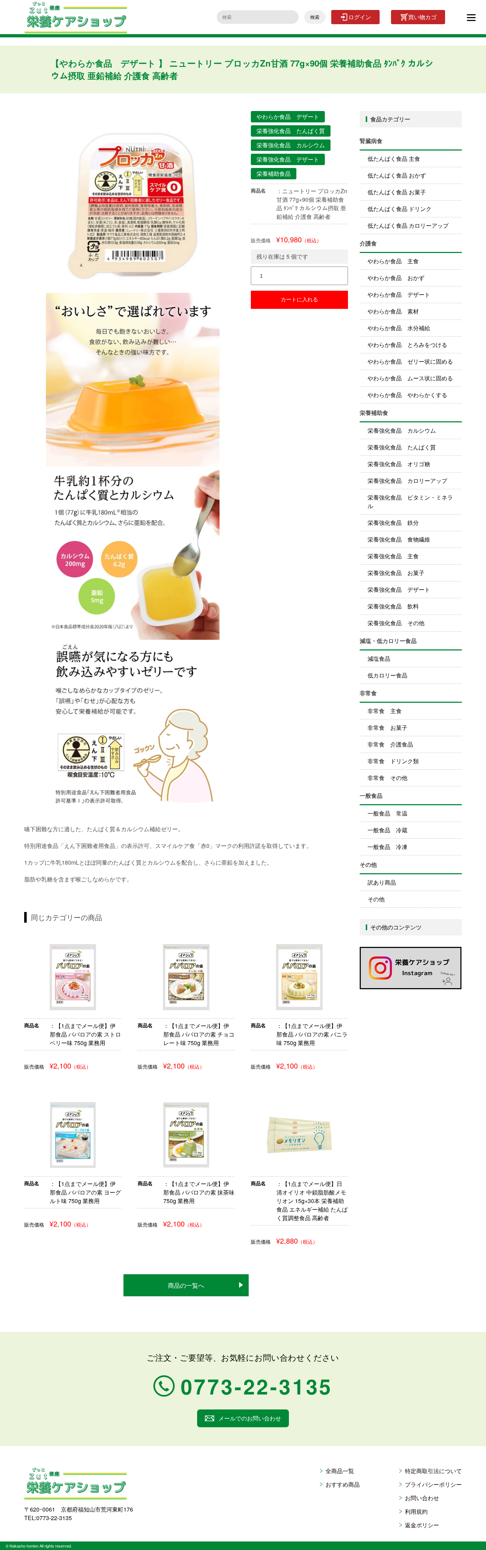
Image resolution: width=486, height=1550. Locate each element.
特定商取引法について (433, 1471)
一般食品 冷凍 (387, 847)
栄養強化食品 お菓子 (396, 573)
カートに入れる (299, 299)
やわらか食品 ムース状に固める (410, 378)
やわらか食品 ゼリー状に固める (410, 361)
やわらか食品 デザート (399, 294)
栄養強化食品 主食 (393, 556)
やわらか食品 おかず (396, 278)
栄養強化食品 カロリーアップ (407, 480)
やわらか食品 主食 (393, 261)
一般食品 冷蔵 (387, 830)
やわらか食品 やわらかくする (407, 395)
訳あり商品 (382, 882)
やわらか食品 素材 (393, 311)
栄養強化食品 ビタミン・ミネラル (410, 501)
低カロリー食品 (387, 675)
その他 (376, 899)
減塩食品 (379, 658)
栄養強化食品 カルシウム (402, 430)
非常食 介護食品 (390, 744)
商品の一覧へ (186, 1285)
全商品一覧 (340, 1471)
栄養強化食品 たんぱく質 (402, 447)
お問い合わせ (422, 1498)
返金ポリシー (422, 1525)
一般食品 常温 (387, 813)
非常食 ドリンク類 (393, 761)
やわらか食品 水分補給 (399, 328)
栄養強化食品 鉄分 (393, 522)
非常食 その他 (387, 778)
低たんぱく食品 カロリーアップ (408, 225)
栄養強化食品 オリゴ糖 (399, 464)
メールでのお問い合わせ (249, 1418)
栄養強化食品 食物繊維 (399, 539)
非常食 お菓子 (387, 727)
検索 (314, 17)
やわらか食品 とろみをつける (407, 345)
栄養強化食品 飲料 (393, 606)
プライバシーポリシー (433, 1484)
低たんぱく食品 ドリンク (400, 209)
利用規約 (416, 1511)
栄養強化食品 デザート (399, 589)
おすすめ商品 (343, 1484)
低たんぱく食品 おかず (397, 175)
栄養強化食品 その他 (396, 623)
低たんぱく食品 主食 (394, 158)
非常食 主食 (385, 711)
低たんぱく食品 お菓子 (397, 192)
